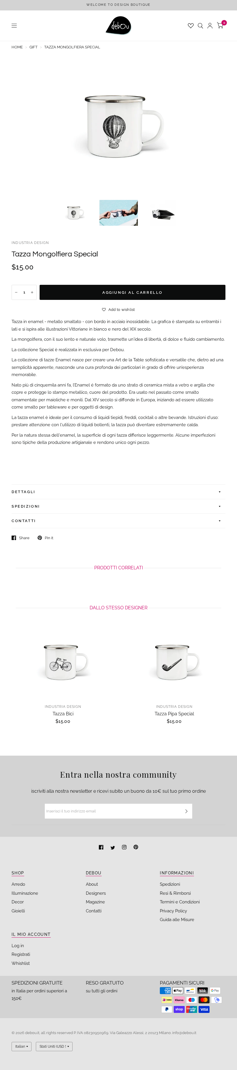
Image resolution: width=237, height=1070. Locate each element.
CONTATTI (24, 521)
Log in (18, 945)
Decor (18, 902)
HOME (17, 47)
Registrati (21, 954)
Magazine (95, 902)
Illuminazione (25, 893)
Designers (96, 893)
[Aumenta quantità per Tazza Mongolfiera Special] (32, 292)
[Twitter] (113, 848)
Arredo (18, 884)
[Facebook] (102, 848)
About (92, 884)
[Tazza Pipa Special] (174, 662)
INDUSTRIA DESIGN (30, 243)
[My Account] (210, 25)
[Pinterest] (136, 848)
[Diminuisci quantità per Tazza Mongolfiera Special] (16, 292)
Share (24, 538)
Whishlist (21, 963)
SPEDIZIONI (26, 506)
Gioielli (18, 911)
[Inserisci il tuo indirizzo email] (186, 811)
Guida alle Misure (177, 919)
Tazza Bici (63, 714)
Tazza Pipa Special (174, 714)
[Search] (200, 25)
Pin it (49, 538)
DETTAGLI (24, 492)
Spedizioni (170, 884)
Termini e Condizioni (180, 902)
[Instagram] (125, 848)
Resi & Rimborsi (175, 893)
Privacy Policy (173, 911)
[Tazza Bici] (63, 662)
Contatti (93, 911)
